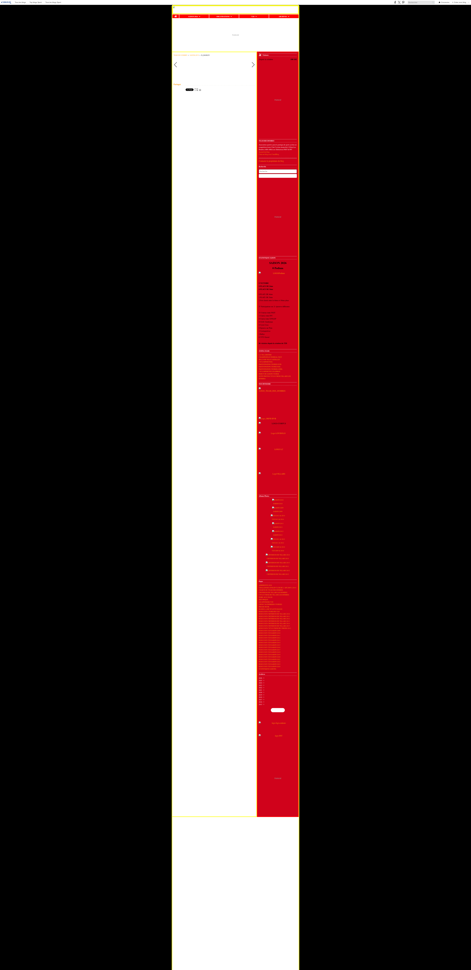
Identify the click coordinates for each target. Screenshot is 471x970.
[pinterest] (403, 2)
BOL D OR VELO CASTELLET (269, 359)
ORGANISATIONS (222, 16)
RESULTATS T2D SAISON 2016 (269, 647)
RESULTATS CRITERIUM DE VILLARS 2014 (274, 623)
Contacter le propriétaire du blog (271, 161)
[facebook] (395, 2)
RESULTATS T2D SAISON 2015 (269, 645)
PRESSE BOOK (264, 607)
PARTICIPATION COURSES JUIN (270, 364)
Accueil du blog (264, 152)
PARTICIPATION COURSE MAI (269, 366)
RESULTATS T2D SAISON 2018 (269, 652)
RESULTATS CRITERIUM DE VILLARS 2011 (274, 616)
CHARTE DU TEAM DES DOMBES (271, 590)
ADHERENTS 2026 (265, 585)
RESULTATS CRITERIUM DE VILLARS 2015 (274, 626)
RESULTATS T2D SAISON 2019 (269, 654)
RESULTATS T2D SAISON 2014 (269, 642)
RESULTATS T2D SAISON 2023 (269, 664)
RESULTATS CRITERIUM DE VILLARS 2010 (274, 614)
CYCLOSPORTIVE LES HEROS (269, 371)
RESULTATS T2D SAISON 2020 (269, 657)
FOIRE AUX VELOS (265, 597)
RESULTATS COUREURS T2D (269, 611)
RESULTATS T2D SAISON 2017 (269, 650)
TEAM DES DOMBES (180, 55)
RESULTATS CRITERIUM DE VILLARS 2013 (274, 621)
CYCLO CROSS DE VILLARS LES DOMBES (274, 595)
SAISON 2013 (194, 55)
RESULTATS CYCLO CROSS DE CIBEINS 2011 (275, 628)
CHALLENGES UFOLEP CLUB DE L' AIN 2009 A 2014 (277, 588)
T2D (252, 16)
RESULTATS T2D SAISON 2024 (269, 666)
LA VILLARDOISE (265, 355)
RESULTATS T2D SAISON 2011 (269, 635)
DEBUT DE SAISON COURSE (269, 374)
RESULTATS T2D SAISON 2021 (269, 659)
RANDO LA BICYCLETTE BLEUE (270, 609)
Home (176, 15)
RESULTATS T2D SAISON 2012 (269, 638)
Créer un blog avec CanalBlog (269, 154)
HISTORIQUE (263, 599)
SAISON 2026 (193, 16)
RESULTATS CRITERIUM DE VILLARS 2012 (274, 619)
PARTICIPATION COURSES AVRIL (271, 369)
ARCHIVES (283, 16)
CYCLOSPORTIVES (265, 362)
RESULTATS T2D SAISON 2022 (269, 662)
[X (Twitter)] (399, 2)
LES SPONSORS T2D (266, 602)
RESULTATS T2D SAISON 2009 (269, 631)
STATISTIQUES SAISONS (267, 669)
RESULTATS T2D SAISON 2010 (269, 633)
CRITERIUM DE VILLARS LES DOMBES (273, 592)
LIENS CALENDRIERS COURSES (270, 604)
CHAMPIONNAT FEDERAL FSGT (270, 357)
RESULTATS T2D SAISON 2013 (269, 640)
